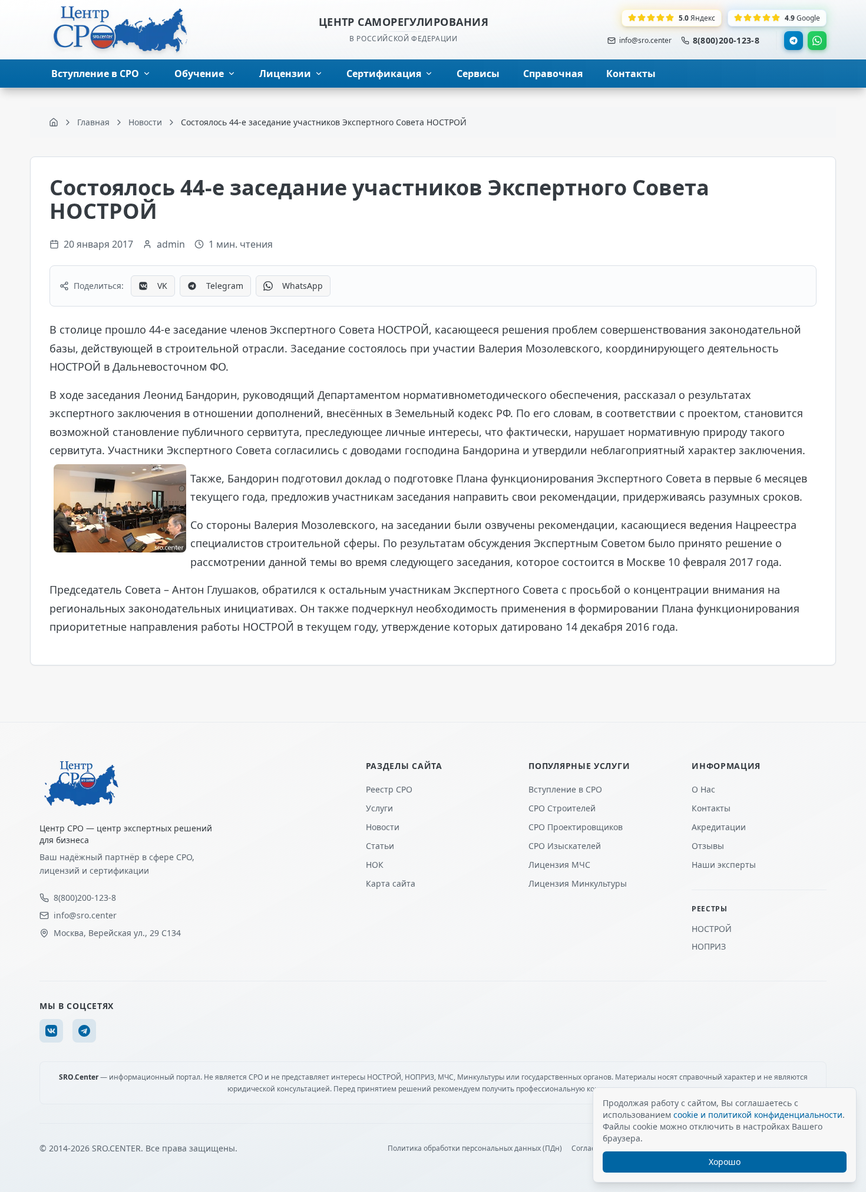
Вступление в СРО (565, 789)
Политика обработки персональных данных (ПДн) (475, 1148)
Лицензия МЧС (559, 864)
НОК (375, 864)
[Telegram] (793, 40)
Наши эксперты (724, 864)
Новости (382, 827)
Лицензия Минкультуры (577, 883)
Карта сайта (390, 883)
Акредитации (719, 827)
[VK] (51, 1031)
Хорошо (725, 1161)
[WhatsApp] (817, 40)
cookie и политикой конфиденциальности (757, 1114)
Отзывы (708, 845)
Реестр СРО (389, 789)
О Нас (703, 789)
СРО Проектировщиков (575, 827)
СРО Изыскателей (564, 845)
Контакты (711, 808)
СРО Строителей (562, 808)
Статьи (380, 845)
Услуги (379, 808)
